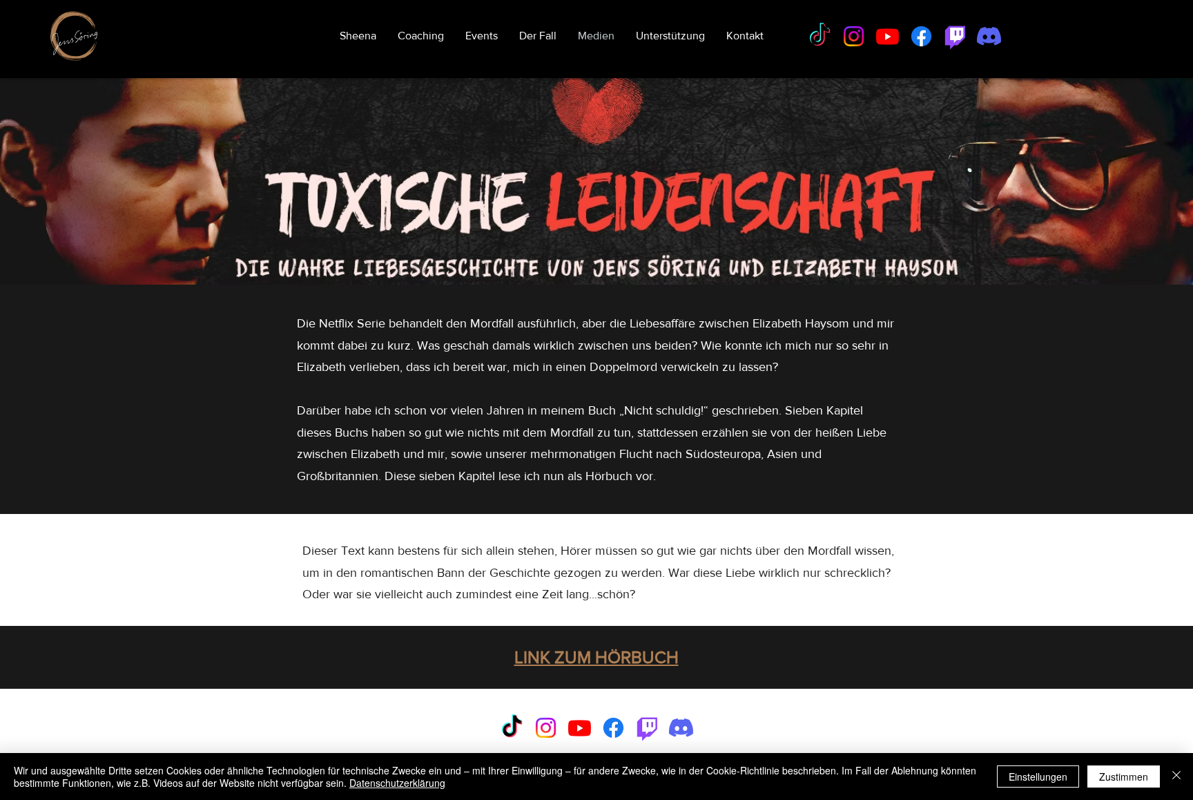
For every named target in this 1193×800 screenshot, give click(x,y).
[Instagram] (853, 36)
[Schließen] (1176, 776)
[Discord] (989, 36)
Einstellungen (1038, 776)
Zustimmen (1123, 776)
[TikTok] (819, 36)
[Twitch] (955, 36)
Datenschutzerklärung (397, 783)
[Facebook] (921, 36)
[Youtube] (887, 36)
